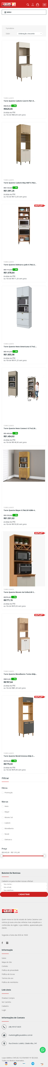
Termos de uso (7, 978)
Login (4, 1010)
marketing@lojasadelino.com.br (21, 1035)
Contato (5, 966)
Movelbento (9, 828)
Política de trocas (8, 974)
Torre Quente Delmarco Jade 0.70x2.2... (20, 265)
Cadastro (5, 1006)
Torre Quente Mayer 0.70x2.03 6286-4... (20, 510)
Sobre (4, 958)
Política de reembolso (10, 982)
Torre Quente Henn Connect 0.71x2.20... (20, 428)
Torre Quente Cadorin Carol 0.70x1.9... (19, 101)
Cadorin (7, 823)
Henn (7, 806)
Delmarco (8, 839)
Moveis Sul (9, 817)
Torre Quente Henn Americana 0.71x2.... (20, 347)
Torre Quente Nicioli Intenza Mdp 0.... (19, 756)
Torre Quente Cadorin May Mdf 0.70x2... (20, 183)
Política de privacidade (10, 970)
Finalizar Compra (8, 998)
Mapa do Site (7, 962)
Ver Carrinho (6, 1002)
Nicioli (7, 834)
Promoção (9, 792)
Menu (9, 12)
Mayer (7, 812)
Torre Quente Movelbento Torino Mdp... (20, 674)
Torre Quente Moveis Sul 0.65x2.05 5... (19, 592)
